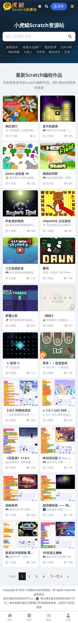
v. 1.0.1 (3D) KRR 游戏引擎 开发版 (56, 412)
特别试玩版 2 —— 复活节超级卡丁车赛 (57, 460)
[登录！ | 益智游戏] (57, 345)
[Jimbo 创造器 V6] (20, 156)
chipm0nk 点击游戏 (57, 221)
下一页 (55, 576)
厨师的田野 (50, 173)
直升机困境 (50, 126)
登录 (61, 6)
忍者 (67, 52)
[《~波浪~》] (20, 345)
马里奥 (40, 52)
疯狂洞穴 (11, 126)
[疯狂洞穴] (20, 109)
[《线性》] (57, 298)
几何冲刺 (66, 47)
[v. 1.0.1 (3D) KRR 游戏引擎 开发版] (57, 393)
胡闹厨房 (11, 505)
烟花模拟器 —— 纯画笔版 (57, 507)
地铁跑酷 (14, 52)
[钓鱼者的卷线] (20, 203)
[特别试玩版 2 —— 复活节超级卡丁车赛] (57, 440)
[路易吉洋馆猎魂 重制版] (20, 535)
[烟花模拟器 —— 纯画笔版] (57, 487)
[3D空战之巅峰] (57, 535)
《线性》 (49, 316)
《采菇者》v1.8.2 (17, 458)
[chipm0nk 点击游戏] (57, 203)
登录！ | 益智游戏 (55, 363)
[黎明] (57, 251)
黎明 (46, 268)
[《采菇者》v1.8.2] (20, 440)
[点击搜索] (70, 36)
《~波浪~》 (13, 363)
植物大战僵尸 (32, 47)
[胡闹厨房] (20, 487)
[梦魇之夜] (20, 298)
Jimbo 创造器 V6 (17, 173)
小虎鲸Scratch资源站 (37, 590)
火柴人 (27, 52)
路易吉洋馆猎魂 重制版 (19, 555)
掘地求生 (55, 52)
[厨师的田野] (57, 156)
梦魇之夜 (11, 316)
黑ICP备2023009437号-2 (18, 598)
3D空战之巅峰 (52, 553)
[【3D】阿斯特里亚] (20, 393)
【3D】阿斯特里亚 (18, 410)
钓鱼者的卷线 (14, 221)
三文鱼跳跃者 (14, 268)
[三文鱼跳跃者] (20, 251)
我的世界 (50, 47)
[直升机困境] (57, 109)
